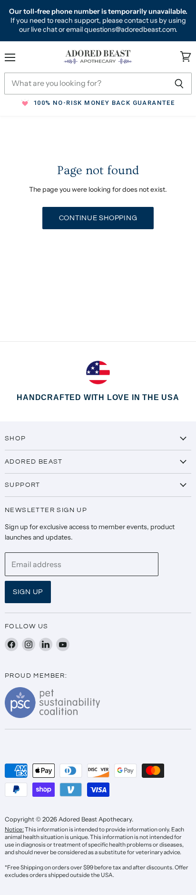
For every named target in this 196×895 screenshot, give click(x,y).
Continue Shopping (98, 218)
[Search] (179, 83)
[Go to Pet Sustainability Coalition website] (52, 715)
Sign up (28, 592)
